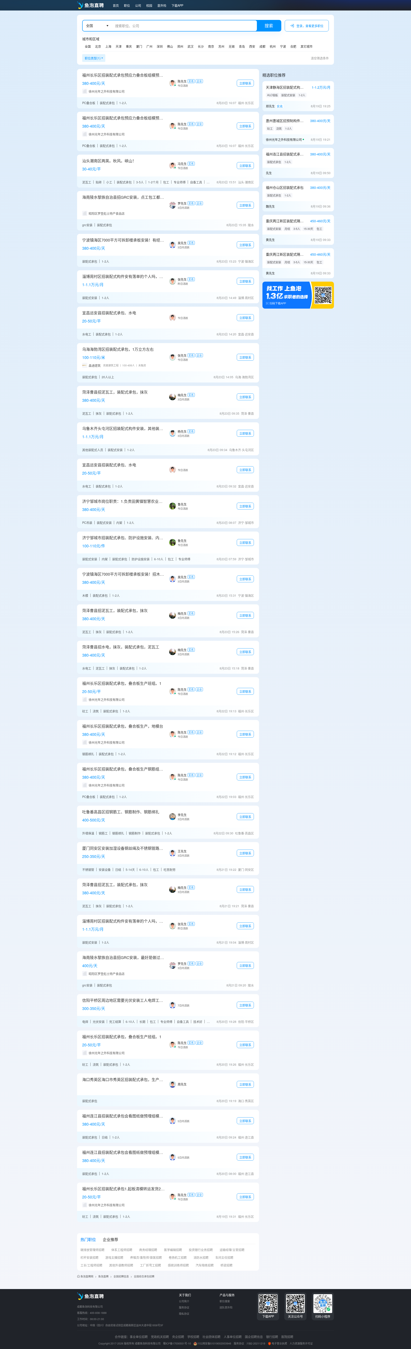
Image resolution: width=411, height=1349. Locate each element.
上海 (108, 46)
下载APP (177, 5)
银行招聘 (272, 1336)
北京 (98, 46)
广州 (149, 46)
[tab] (88, 1239)
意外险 (161, 5)
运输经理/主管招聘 (232, 1249)
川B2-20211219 (256, 1343)
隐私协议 (184, 1313)
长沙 (201, 46)
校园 (149, 5)
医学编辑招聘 (173, 1249)
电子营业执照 (279, 1343)
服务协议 (184, 1307)
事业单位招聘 (139, 1336)
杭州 (273, 46)
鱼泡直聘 (103, 1276)
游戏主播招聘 (114, 1257)
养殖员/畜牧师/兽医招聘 (146, 1257)
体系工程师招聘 (121, 1249)
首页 (116, 5)
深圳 (160, 46)
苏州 (221, 46)
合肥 (293, 46)
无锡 (232, 46)
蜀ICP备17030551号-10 (177, 1343)
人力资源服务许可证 (301, 1343)
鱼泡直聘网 (86, 1276)
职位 (127, 5)
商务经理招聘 (148, 1249)
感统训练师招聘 (178, 1265)
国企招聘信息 (254, 1336)
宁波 (283, 46)
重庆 (129, 46)
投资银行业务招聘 (201, 1249)
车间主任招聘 (224, 1257)
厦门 (139, 46)
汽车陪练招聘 (205, 1265)
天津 (119, 46)
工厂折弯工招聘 (150, 1265)
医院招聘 (287, 1336)
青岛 (242, 46)
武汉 (191, 46)
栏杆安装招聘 (89, 1257)
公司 (138, 5)
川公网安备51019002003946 (214, 1343)
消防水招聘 (201, 1257)
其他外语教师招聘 (121, 1265)
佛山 (170, 46)
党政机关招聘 (160, 1336)
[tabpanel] (168, 1259)
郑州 (180, 46)
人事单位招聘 (233, 1336)
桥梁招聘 (226, 1265)
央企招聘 (178, 1336)
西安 (252, 46)
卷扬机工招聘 (178, 1257)
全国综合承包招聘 (144, 1276)
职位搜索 (225, 1301)
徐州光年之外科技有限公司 (284, 139)
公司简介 (184, 1301)
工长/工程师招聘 (91, 1265)
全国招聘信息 (121, 1276)
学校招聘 (193, 1336)
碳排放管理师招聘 (92, 1249)
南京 (211, 46)
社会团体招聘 (211, 1336)
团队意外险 (226, 1307)
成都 (262, 46)
